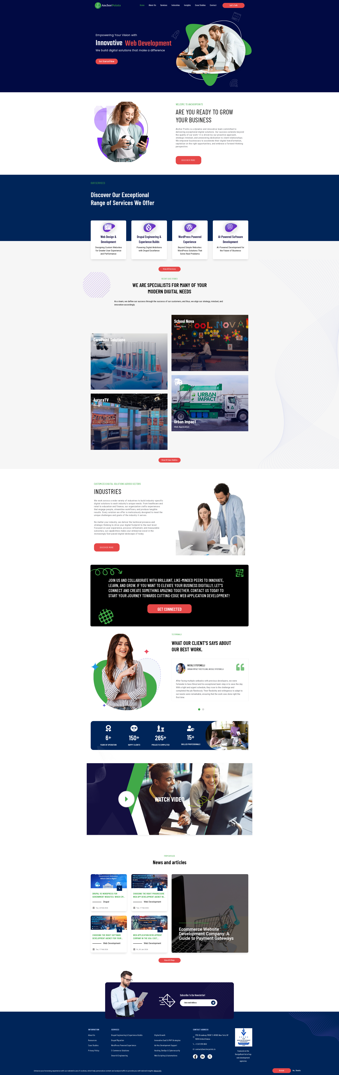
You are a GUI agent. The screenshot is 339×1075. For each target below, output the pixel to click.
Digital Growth (159, 1035)
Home (142, 5)
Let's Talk (234, 5)
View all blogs (169, 960)
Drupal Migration (117, 1040)
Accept (281, 1070)
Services (163, 5)
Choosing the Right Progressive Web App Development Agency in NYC (148, 896)
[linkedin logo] (202, 1056)
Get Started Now (106, 62)
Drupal (106, 902)
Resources (92, 1040)
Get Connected (170, 609)
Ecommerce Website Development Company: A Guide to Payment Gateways (206, 934)
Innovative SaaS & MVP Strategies (167, 1040)
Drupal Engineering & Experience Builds (126, 1035)
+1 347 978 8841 (201, 1044)
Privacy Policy (93, 1050)
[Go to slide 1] (199, 709)
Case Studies (200, 5)
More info (157, 1071)
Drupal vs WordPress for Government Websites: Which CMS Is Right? (108, 896)
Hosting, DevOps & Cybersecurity (167, 1050)
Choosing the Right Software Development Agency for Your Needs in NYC (106, 938)
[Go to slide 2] (203, 709)
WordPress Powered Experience (123, 1045)
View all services (169, 269)
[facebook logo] (195, 1056)
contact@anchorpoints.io (205, 1049)
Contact (213, 5)
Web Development (152, 902)
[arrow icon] (119, 888)
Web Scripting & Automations (165, 1055)
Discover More (188, 160)
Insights (187, 5)
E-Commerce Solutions (120, 1050)
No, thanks (297, 1070)
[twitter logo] (210, 1056)
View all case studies (170, 460)
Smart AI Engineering (119, 1055)
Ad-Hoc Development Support (165, 1045)
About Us (152, 5)
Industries (175, 5)
